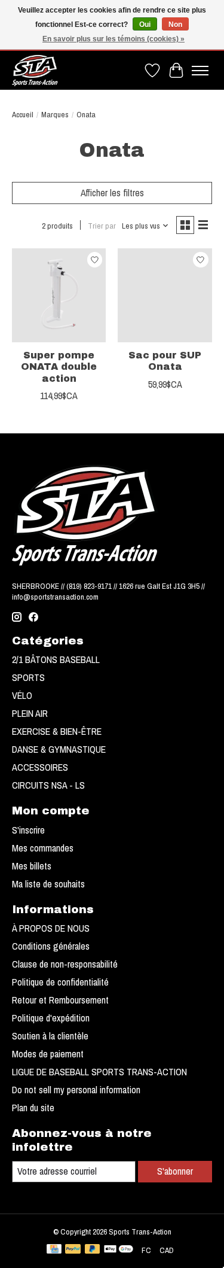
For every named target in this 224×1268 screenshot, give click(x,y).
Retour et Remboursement (60, 1000)
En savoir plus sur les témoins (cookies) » (113, 39)
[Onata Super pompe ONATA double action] (59, 295)
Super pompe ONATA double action (59, 366)
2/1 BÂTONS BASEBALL (56, 659)
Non (175, 24)
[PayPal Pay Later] (92, 1250)
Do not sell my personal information (76, 1089)
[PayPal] (73, 1250)
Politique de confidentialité (60, 982)
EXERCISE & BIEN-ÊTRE (57, 731)
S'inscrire (28, 830)
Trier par (102, 225)
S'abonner (175, 1171)
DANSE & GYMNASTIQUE (59, 749)
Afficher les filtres (112, 192)
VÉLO (22, 695)
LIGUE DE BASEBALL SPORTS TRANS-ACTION (99, 1071)
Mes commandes (42, 848)
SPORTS (28, 677)
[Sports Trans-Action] (35, 70)
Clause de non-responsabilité (65, 964)
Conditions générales (51, 946)
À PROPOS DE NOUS (51, 928)
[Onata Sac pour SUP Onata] (164, 295)
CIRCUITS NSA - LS (48, 785)
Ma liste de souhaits (48, 883)
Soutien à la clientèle (50, 1035)
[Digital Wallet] (118, 1250)
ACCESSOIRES (40, 767)
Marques (55, 114)
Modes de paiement (48, 1053)
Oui (145, 24)
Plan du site (33, 1107)
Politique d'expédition (51, 1017)
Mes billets (31, 865)
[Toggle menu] (200, 71)
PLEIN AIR (30, 713)
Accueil (22, 114)
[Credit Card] (54, 1250)
